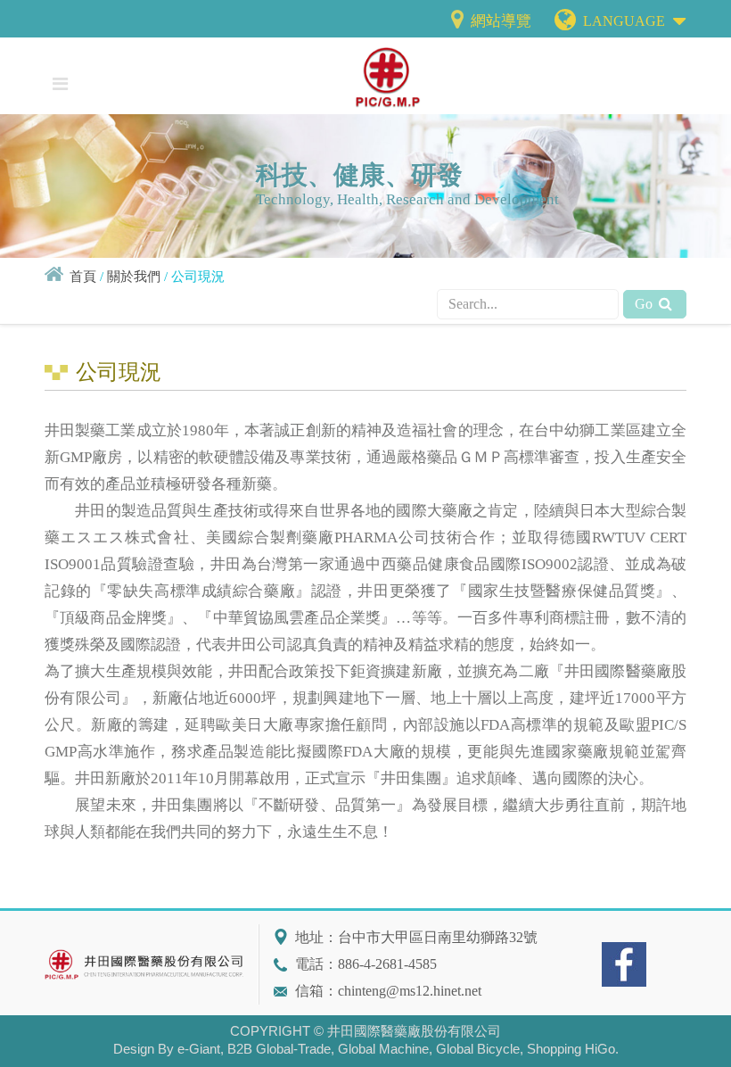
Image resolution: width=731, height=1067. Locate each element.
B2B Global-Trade (279, 1048)
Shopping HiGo (571, 1048)
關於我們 (133, 276)
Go (645, 303)
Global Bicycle (478, 1048)
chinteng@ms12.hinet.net (409, 990)
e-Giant (198, 1048)
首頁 (83, 276)
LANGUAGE (626, 21)
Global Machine (383, 1048)
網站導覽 (499, 20)
